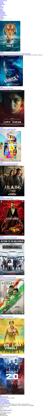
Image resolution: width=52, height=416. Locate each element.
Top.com (3, 0)
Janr (1, 5)
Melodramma (3, 12)
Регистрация (6, 406)
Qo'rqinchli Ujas (3, 15)
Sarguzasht (2, 14)
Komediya (2, 11)
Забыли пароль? (7, 410)
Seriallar (2, 3)
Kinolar (1, 1)
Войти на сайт (3, 414)
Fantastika (2, 17)
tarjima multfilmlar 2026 (5, 402)
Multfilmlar (2, 4)
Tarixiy (1, 16)
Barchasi (2, 6)
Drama (1, 10)
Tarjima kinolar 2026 (4, 400)
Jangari (1, 9)
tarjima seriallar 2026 (4, 401)
